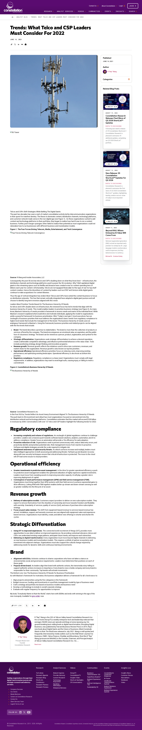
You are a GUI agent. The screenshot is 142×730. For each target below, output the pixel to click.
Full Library (39, 673)
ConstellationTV (75, 675)
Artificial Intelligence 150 (94, 684)
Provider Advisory (59, 675)
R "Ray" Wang (22, 637)
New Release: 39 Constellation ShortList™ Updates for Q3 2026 (116, 176)
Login (121, 6)
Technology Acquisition (57, 681)
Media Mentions (16, 694)
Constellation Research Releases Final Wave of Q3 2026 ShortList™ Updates (116, 119)
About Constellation (108, 6)
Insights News (126, 673)
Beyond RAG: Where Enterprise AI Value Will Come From (116, 232)
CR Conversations (76, 682)
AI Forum (107, 678)
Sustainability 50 (92, 687)
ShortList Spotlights (76, 680)
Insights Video (75, 678)
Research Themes (42, 685)
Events (108, 11)
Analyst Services (65, 11)
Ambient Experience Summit (110, 691)
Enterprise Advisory (59, 688)
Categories (107, 79)
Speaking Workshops (57, 684)
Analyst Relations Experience (110, 687)
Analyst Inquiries (58, 673)
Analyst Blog (22, 17)
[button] (11, 44)
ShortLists (39, 680)
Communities (94, 11)
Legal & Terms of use (17, 704)
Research (48, 11)
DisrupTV (73, 673)
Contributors (40, 682)
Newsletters (125, 678)
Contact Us (92, 6)
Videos (81, 11)
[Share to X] (15, 44)
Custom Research (59, 678)
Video (123, 682)
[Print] (26, 44)
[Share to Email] (22, 44)
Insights (120, 11)
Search (132, 11)
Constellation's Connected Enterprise (109, 674)
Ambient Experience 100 (93, 680)
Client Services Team (17, 701)
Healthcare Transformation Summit (109, 682)
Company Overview (17, 689)
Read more (38, 644)
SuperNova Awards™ (94, 677)
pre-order (36, 596)
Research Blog (41, 678)
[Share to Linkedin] (19, 44)
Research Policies (42, 687)
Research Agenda (42, 675)
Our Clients (14, 692)
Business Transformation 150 (93, 673)
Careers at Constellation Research (21, 696)
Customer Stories (127, 675)
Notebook (124, 680)
